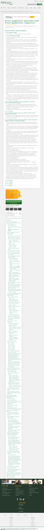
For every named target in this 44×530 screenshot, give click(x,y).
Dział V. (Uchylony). (11, 349)
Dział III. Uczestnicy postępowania (13, 306)
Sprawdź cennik (11, 191)
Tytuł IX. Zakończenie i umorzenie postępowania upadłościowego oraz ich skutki (13, 389)
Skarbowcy (11, 522)
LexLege (12, 197)
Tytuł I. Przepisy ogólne (11, 224)
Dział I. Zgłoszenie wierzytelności (13, 323)
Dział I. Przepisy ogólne (12, 352)
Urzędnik (11, 524)
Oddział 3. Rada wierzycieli (14, 314)
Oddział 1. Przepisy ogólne (14, 259)
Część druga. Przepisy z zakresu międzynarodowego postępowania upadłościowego (11, 396)
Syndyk (30, 493)
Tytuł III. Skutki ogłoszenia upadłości (13, 252)
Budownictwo (11, 520)
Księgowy (31, 495)
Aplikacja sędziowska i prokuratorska (34, 492)
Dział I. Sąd (10, 234)
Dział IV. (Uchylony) (11, 348)
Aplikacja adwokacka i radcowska (34, 488)
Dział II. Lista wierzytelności (13, 331)
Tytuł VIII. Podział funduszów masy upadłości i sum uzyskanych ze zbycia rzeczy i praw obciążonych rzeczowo (14, 369)
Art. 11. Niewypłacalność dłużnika (12, 35)
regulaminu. (19, 529)
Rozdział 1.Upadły (12, 307)
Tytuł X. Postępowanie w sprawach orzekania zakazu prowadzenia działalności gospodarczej (14, 392)
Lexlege (11, 519)
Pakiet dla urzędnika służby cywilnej (7, 489)
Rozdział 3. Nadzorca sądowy (13, 303)
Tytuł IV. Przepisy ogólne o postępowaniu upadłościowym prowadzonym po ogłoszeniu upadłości (14, 294)
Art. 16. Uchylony (9, 183)
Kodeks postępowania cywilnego (7, 492)
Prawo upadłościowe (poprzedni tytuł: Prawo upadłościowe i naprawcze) (22, 11)
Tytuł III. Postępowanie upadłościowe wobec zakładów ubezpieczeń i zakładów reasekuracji (13, 452)
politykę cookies (27, 529)
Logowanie (41, 1)
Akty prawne (10, 11)
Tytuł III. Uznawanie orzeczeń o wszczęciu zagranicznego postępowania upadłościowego (14, 402)
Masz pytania (20, 511)
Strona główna (6, 11)
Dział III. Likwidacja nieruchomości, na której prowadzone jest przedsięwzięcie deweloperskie (14, 424)
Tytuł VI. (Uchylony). (10, 342)
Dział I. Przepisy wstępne (12, 225)
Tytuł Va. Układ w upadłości (11, 341)
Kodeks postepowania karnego (6, 495)
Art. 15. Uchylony (9, 182)
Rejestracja (36, 1)
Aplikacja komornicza (32, 489)
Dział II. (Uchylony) (11, 345)
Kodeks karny (18, 488)
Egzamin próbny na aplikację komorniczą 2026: (12, 206)
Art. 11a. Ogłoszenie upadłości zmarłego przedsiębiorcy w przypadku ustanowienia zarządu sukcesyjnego (20, 102)
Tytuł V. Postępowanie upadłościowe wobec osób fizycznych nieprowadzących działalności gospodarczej (14, 470)
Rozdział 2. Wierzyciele (12, 309)
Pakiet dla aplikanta (5, 488)
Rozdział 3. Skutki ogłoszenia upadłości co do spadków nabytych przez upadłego (14, 276)
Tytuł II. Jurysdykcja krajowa (12, 400)
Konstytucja (17, 495)
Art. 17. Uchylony (9, 185)
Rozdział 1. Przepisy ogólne (13, 240)
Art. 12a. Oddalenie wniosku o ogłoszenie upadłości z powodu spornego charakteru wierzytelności (20, 113)
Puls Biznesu (32, 519)
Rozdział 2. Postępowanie (13, 447)
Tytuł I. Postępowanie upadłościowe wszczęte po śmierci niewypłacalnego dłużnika (13, 413)
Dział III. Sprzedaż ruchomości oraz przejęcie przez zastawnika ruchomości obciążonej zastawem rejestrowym (14, 362)
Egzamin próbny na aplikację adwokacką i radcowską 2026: (12, 213)
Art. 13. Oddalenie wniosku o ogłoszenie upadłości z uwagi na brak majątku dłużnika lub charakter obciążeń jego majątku (21, 120)
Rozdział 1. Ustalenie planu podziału (15, 385)
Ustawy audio (13, 194)
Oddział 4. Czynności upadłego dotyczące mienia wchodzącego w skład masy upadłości (15, 267)
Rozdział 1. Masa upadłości (13, 258)
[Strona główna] (1, 8)
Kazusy (12, 196)
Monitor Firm (33, 524)
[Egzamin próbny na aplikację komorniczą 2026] (14, 202)
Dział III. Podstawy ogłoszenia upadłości (15, 30)
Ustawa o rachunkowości (6, 493)
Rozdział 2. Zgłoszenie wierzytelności (15, 327)
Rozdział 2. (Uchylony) (12, 246)
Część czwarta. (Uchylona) (10, 476)
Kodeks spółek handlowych (19, 492)
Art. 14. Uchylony (9, 180)
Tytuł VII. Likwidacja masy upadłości (13, 350)
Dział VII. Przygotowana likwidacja (14, 250)
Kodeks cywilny (18, 489)
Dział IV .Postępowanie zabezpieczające (14, 238)
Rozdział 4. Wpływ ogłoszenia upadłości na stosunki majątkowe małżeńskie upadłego (14, 279)
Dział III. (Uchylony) (11, 346)
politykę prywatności (32, 529)
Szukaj (39, 4)
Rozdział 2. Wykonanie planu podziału (15, 386)
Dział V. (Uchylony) (11, 244)
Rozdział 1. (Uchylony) (12, 245)
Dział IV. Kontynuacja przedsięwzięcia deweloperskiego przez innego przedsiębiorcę (14, 427)
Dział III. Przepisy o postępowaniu (13, 237)
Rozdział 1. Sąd (11, 298)
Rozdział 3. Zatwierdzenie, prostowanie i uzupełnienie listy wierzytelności (14, 338)
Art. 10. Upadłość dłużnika (11, 32)
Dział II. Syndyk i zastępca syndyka (14, 302)
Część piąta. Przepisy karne (10, 477)
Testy (11, 193)
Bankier (33, 520)
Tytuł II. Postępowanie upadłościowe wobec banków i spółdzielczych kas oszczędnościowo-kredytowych (13, 433)
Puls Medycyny (33, 522)
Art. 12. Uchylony (9, 111)
